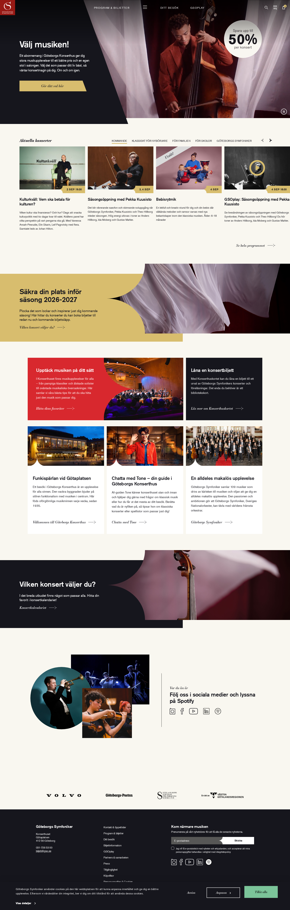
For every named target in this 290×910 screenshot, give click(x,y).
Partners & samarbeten (116, 857)
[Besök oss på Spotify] (218, 711)
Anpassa (221, 893)
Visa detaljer (23, 903)
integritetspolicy (223, 851)
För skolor (203, 140)
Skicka (238, 840)
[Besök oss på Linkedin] (206, 711)
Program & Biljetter (112, 7)
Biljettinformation (112, 845)
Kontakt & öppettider (115, 827)
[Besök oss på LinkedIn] (200, 862)
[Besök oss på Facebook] (182, 711)
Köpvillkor (109, 875)
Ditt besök (169, 7)
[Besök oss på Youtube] (193, 711)
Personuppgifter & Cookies (118, 881)
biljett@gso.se (43, 851)
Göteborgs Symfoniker (234, 140)
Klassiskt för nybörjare (150, 140)
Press (107, 863)
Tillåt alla (261, 892)
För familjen (181, 140)
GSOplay (197, 7)
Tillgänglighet (111, 869)
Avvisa (191, 893)
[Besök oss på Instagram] (172, 711)
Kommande (119, 140)
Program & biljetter (114, 833)
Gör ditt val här (52, 85)
